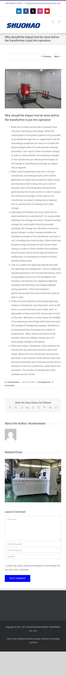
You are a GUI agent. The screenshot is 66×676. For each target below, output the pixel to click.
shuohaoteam (13, 382)
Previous (47, 56)
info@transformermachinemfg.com (43, 3)
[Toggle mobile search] (53, 21)
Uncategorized (44, 382)
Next (56, 56)
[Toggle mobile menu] (59, 21)
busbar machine (41, 639)
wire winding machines (23, 639)
